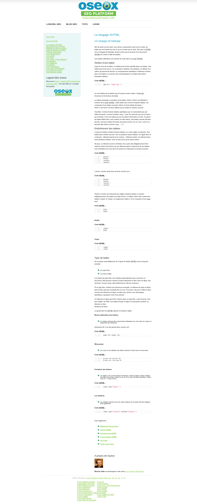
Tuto (85, 24)
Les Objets (50, 65)
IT (121, 478)
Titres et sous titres (107, 444)
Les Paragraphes (53, 54)
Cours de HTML (52, 41)
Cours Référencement (86, 482)
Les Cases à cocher (54, 70)
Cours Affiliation (83, 489)
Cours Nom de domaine (86, 500)
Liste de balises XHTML (108, 437)
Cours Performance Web (87, 493)
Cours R (100, 482)
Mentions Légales (97, 478)
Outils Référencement (86, 486)
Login (96, 24)
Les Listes (103, 440)
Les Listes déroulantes (55, 69)
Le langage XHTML (54, 45)
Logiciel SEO (53, 24)
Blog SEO (71, 24)
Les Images (51, 61)
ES (119, 478)
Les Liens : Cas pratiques (56, 59)
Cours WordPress (84, 498)
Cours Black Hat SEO (86, 484)
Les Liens (50, 58)
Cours (102, 487)
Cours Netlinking (84, 487)
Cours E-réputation (84, 495)
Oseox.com (107, 478)
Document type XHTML (108, 433)
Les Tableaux (51, 63)
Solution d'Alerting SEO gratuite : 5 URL (98, 18)
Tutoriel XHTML (105, 430)
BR (113, 478)
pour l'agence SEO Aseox (135, 471)
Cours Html (50, 37)
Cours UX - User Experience (108, 486)
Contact (88, 478)
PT (124, 478)
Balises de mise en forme (109, 426)
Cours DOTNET (105, 495)
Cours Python (102, 484)
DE (116, 478)
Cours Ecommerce (84, 491)
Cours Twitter (82, 497)
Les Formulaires (52, 67)
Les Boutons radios (54, 72)
